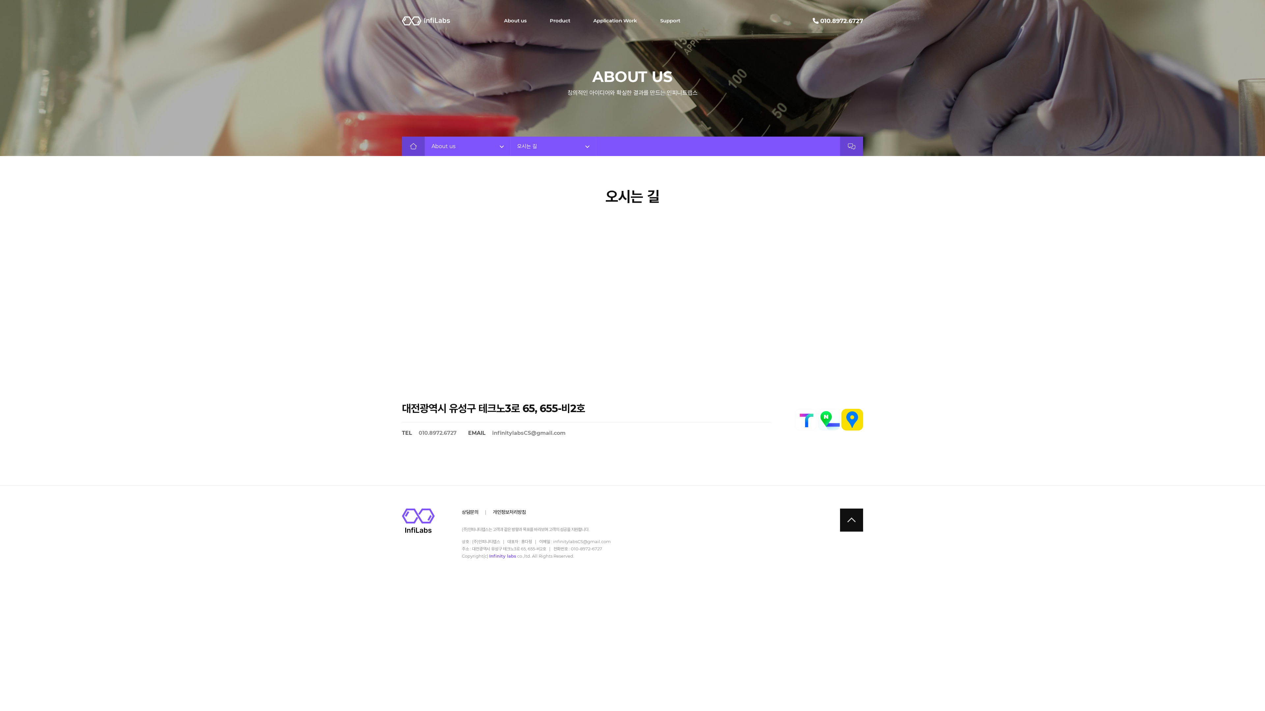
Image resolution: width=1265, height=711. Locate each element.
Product (560, 20)
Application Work (615, 20)
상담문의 (470, 512)
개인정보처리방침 (509, 512)
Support (670, 20)
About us (515, 20)
